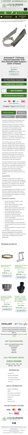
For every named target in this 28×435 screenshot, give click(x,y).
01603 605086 (14, 361)
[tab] (8, 112)
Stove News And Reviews (14, 393)
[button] (25, 26)
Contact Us (11, 373)
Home (2, 20)
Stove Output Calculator (13, 395)
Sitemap (9, 399)
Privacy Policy (11, 401)
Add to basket (17, 91)
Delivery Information (13, 375)
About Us (10, 381)
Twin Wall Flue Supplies (9, 20)
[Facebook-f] (13, 423)
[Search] (25, 9)
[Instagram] (15, 423)
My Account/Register (12, 389)
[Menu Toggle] (5, 13)
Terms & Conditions (13, 377)
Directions (10, 397)
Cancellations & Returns (14, 379)
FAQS (8, 391)
